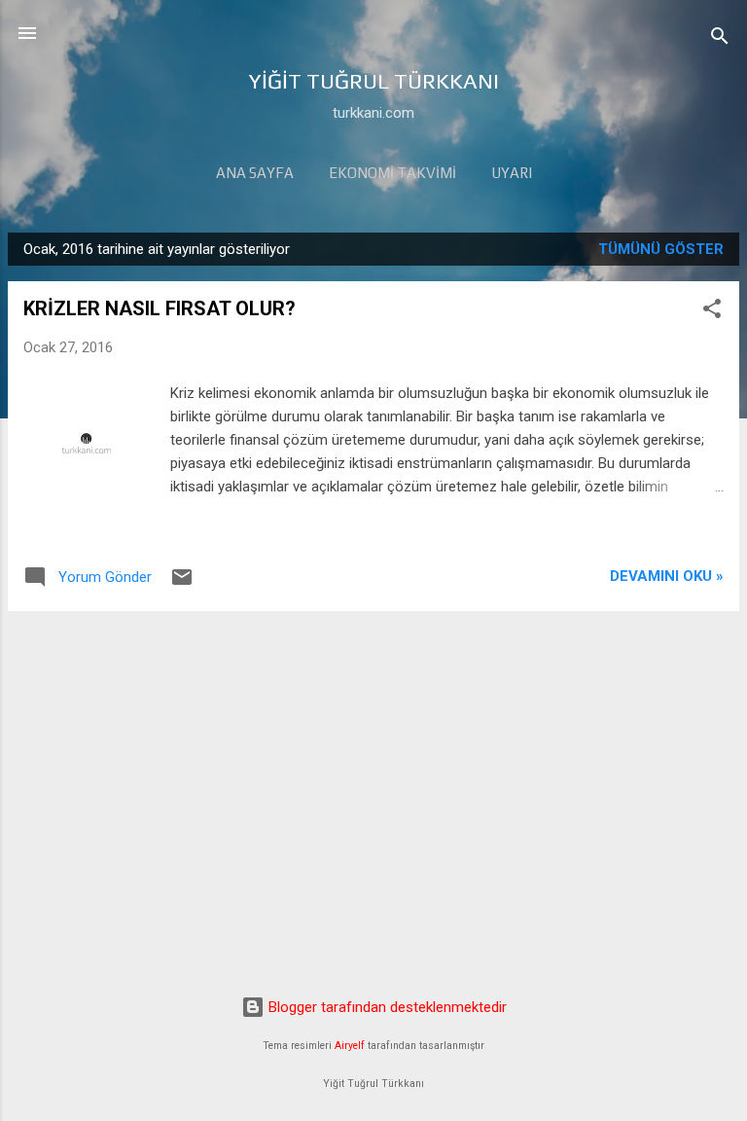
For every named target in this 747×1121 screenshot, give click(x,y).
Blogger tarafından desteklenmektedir (386, 1007)
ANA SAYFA (255, 172)
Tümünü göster (661, 249)
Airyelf (350, 1045)
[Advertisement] (373, 763)
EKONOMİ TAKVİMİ (392, 172)
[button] (712, 312)
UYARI (511, 172)
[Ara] (719, 39)
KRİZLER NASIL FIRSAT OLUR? (159, 308)
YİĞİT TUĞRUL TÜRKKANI (374, 80)
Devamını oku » (667, 576)
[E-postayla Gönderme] (182, 584)
